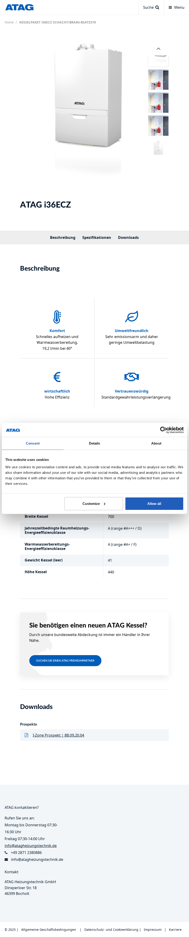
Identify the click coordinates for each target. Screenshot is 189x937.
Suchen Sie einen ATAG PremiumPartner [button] (65, 660)
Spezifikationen (96, 237)
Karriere (175, 929)
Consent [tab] (33, 443)
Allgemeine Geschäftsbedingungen (48, 929)
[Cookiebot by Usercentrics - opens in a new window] (163, 430)
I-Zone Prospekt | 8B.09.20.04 (58, 735)
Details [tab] (94, 443)
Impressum (153, 929)
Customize (91, 503)
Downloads (128, 237)
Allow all (154, 503)
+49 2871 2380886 (26, 852)
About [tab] (156, 443)
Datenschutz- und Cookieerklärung (111, 929)
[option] (75, 117)
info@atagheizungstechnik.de (37, 859)
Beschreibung (62, 237)
